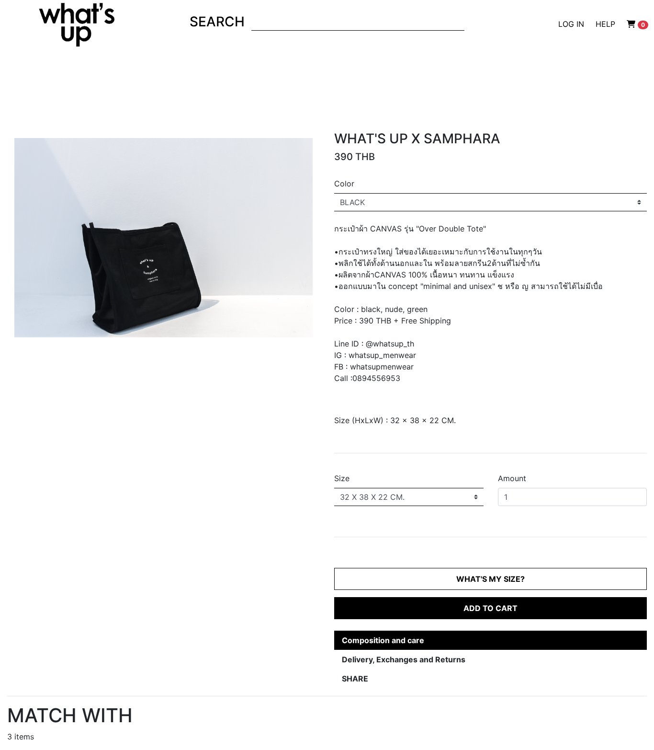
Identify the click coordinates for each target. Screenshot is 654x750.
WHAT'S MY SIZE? (490, 579)
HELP (605, 24)
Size (342, 478)
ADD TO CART (490, 608)
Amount (512, 478)
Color (344, 183)
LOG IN (571, 24)
